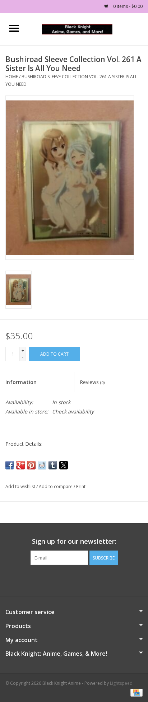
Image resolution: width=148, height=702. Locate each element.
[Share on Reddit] (42, 465)
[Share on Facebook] (9, 465)
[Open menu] (14, 28)
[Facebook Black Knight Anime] (74, 579)
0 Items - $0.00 (127, 6)
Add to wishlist (20, 486)
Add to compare (56, 486)
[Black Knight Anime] (88, 28)
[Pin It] (31, 465)
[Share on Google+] (20, 465)
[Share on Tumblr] (52, 465)
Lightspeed (121, 683)
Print (80, 486)
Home (11, 77)
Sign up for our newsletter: (74, 541)
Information (21, 382)
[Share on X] (63, 465)
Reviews (92, 382)
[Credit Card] (135, 692)
